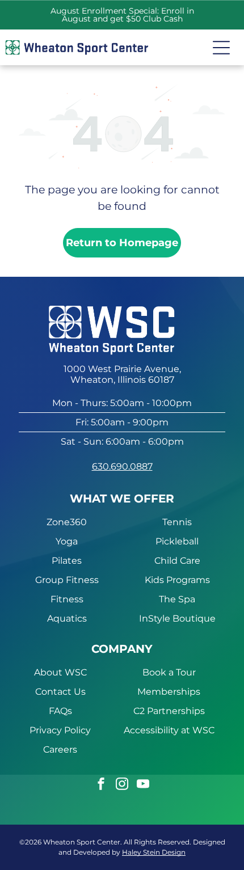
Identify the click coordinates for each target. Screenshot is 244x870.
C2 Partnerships (169, 711)
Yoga (67, 541)
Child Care (177, 560)
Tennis (177, 522)
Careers (60, 749)
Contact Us (60, 691)
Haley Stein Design (154, 852)
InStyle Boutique (177, 618)
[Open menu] (221, 47)
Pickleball (177, 541)
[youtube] (143, 785)
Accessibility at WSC (169, 730)
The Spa (177, 599)
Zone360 (67, 522)
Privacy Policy (60, 730)
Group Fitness (67, 580)
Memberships (168, 691)
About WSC (60, 672)
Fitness (67, 599)
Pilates (67, 560)
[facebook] (101, 785)
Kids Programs (177, 580)
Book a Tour (169, 672)
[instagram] (122, 785)
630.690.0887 (122, 466)
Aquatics (67, 618)
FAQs (60, 711)
